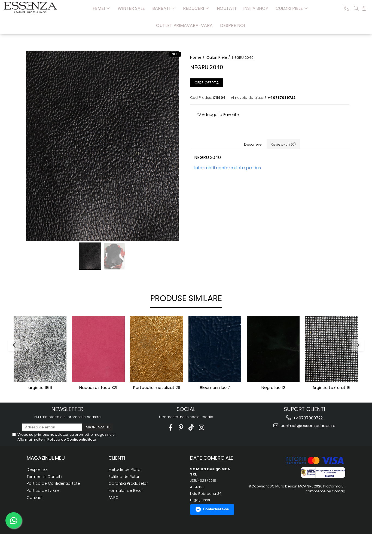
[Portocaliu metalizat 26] (156, 349)
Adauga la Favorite (220, 114)
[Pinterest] (181, 427)
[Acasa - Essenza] (31, 7)
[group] (102, 146)
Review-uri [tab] (283, 144)
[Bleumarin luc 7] (214, 349)
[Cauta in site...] (356, 8)
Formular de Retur (125, 490)
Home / (198, 57)
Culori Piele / (218, 57)
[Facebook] (170, 427)
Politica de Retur (123, 476)
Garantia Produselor (128, 483)
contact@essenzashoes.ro (307, 425)
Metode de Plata (124, 469)
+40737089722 (307, 418)
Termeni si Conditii (44, 476)
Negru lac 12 (273, 387)
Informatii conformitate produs (227, 168)
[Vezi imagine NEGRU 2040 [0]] (90, 256)
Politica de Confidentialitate (71, 439)
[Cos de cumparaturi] (364, 8)
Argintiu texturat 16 (331, 387)
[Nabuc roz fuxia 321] (98, 349)
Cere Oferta (206, 82)
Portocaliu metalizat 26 (156, 387)
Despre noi (232, 25)
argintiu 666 (40, 387)
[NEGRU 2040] (102, 146)
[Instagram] (201, 427)
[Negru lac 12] (273, 349)
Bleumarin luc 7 (215, 387)
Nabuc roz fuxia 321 (98, 387)
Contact (35, 497)
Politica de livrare (43, 490)
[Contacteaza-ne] (346, 8)
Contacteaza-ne (216, 509)
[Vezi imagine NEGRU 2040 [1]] (114, 256)
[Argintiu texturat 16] (331, 349)
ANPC (113, 497)
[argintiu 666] (40, 349)
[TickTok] (191, 427)
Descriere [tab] (253, 144)
